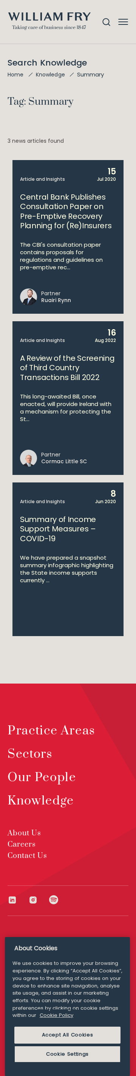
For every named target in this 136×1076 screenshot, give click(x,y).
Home (16, 74)
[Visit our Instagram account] (38, 900)
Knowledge (50, 74)
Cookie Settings (67, 1054)
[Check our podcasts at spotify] (54, 900)
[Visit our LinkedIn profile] (18, 900)
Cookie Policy (56, 1015)
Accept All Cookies (67, 1034)
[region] (67, 1006)
